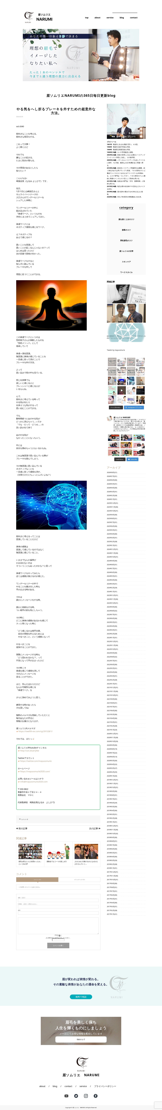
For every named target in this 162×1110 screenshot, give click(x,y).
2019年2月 (110, 818)
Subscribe (133, 459)
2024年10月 (111, 557)
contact (134, 17)
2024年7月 (110, 568)
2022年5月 (110, 668)
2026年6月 (110, 480)
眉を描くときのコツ (126, 219)
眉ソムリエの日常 (126, 251)
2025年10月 (111, 511)
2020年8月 (110, 749)
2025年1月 (110, 545)
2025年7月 (110, 522)
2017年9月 (110, 883)
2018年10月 (111, 833)
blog (122, 17)
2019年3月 (110, 814)
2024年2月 (110, 588)
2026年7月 (110, 476)
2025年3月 (110, 538)
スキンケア (126, 261)
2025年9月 (110, 515)
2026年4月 (110, 488)
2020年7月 (110, 753)
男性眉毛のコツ (126, 240)
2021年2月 (110, 726)
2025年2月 (110, 541)
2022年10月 (111, 649)
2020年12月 (111, 734)
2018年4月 (110, 857)
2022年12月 (111, 641)
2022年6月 (110, 664)
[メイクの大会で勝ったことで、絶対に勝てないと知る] (126, 294)
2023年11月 (111, 599)
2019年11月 (111, 783)
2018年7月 (110, 845)
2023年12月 (111, 595)
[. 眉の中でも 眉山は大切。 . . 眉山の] (140, 371)
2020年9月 (110, 745)
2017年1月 (110, 914)
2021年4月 (110, 718)
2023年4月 (110, 626)
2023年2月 (110, 634)
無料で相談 (81, 996)
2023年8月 (110, 611)
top (86, 17)
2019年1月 (110, 822)
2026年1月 (110, 499)
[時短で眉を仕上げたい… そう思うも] (131, 400)
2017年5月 (110, 899)
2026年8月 (110, 472)
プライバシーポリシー (105, 1086)
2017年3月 (110, 906)
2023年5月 (110, 622)
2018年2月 (110, 864)
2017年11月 (111, 876)
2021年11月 (111, 691)
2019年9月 (110, 791)
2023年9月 (110, 607)
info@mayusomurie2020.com (34, 781)
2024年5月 (110, 576)
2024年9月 (110, 561)
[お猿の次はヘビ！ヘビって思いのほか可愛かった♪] (126, 332)
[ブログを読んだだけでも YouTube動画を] (112, 390)
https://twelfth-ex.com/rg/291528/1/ (36, 731)
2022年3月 (110, 676)
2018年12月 (111, 826)
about (97, 17)
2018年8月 (110, 841)
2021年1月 (110, 730)
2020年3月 (110, 768)
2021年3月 (110, 722)
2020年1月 (110, 776)
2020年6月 (110, 757)
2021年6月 (110, 710)
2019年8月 (110, 795)
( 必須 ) (21, 897)
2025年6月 (110, 526)
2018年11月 (111, 830)
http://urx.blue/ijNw (29, 750)
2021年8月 (110, 703)
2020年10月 (111, 741)
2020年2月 (110, 772)
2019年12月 (111, 780)
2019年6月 (110, 803)
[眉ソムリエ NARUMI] (37, 17)
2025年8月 (110, 518)
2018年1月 (110, 868)
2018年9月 (110, 837)
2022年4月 (110, 672)
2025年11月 (111, 507)
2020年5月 (110, 760)
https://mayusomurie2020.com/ (35, 771)
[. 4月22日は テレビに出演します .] (140, 400)
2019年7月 (110, 799)
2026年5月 (110, 484)
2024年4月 (110, 580)
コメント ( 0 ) (37, 879)
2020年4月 (110, 764)
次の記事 (94, 828)
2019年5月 (110, 807)
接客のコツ (126, 230)
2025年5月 (110, 530)
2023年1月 (110, 637)
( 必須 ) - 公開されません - (27, 904)
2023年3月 (110, 630)
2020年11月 (111, 737)
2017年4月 (110, 903)
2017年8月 (110, 887)
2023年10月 (111, 603)
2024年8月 (110, 565)
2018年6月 (110, 849)
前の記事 (22, 828)
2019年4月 (110, 810)
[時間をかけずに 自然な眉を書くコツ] (121, 400)
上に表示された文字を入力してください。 (58, 938)
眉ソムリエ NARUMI (79, 1107)
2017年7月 (110, 891)
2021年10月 (111, 695)
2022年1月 (110, 684)
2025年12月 (111, 503)
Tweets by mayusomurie (116, 350)
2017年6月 (110, 895)
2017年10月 (111, 879)
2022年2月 (110, 680)
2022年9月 (110, 653)
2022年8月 (110, 657)
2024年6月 (110, 572)
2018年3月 (110, 860)
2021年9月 (110, 699)
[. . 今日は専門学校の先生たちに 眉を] (131, 381)
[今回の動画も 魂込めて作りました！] (131, 390)
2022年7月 (110, 661)
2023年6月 (110, 618)
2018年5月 (110, 853)
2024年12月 (111, 549)
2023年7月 (110, 614)
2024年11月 (111, 553)
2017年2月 (110, 910)
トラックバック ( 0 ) (79, 879)
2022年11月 (111, 645)
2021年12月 (111, 687)
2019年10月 (111, 787)
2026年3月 (110, 492)
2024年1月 (110, 591)
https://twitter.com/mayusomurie (36, 761)
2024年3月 (110, 584)
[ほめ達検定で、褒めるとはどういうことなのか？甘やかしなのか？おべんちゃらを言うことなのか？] (126, 313)
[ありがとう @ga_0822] (121, 390)
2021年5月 (110, 714)
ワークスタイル (126, 272)
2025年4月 (110, 534)
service (110, 17)
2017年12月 (111, 872)
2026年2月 (110, 495)
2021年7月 (110, 707)
